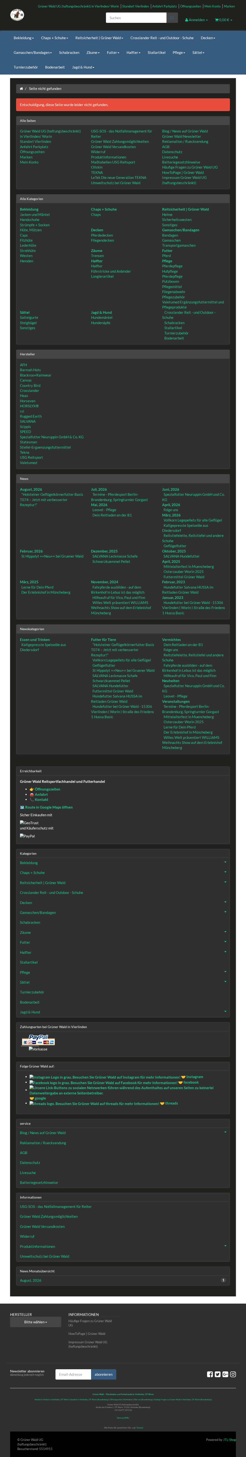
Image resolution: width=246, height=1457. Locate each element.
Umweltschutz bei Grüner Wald (115, 183)
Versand (139, 1427)
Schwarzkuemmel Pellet (111, 561)
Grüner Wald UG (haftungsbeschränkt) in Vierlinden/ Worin (78, 6)
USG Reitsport (31, 457)
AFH (23, 365)
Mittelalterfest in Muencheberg (189, 566)
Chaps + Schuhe (53, 38)
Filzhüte (26, 240)
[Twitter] (218, 1374)
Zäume (91, 52)
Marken (229, 6)
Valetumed (28, 462)
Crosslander (29, 390)
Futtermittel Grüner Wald (184, 577)
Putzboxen (170, 281)
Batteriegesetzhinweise (181, 162)
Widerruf (98, 152)
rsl (22, 411)
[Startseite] (21, 88)
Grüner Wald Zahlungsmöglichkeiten (120, 141)
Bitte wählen (34, 1322)
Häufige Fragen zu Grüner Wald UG (190, 167)
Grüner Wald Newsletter (181, 136)
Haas (24, 395)
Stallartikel (157, 52)
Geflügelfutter (175, 546)
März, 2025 (29, 582)
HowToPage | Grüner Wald (183, 172)
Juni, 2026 (170, 489)
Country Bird (30, 385)
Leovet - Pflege (104, 510)
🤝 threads (168, 1103)
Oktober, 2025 (174, 551)
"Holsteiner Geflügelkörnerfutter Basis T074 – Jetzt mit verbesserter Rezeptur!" (51, 499)
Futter (112, 52)
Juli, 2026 (99, 489)
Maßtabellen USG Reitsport (113, 162)
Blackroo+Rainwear (35, 375)
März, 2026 (171, 515)
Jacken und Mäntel (35, 214)
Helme (167, 214)
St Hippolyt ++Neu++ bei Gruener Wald (52, 556)
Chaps (96, 214)
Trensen (97, 255)
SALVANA (28, 421)
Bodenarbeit (55, 67)
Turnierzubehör (26, 67)
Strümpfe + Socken (34, 225)
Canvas (26, 380)
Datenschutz (172, 152)
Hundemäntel (101, 317)
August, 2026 (31, 489)
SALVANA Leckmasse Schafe (115, 556)
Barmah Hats (30, 370)
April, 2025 (171, 561)
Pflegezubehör (173, 297)
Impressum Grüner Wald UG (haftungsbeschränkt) (87, 1344)
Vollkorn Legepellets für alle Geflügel (193, 520)
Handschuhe (29, 219)
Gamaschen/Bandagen (31, 52)
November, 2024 (104, 582)
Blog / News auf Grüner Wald (185, 131)
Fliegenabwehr (173, 291)
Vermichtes (171, 639)
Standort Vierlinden (135, 6)
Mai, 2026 (99, 504)
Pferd (166, 255)
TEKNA (97, 172)
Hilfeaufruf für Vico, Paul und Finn (118, 597)
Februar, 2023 (173, 582)
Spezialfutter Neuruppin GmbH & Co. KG (52, 437)
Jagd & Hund (82, 67)
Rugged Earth (31, 416)
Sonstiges (170, 225)
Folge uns (171, 510)
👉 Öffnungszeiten (45, 789)
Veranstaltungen (176, 701)
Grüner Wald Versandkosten (113, 146)
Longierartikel (102, 276)
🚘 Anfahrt (39, 794)
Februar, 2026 (31, 551)
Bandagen (170, 235)
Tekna (24, 452)
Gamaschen (171, 240)
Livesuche (170, 157)
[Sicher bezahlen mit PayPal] (38, 1040)
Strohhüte (28, 250)
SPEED (25, 431)
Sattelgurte (29, 317)
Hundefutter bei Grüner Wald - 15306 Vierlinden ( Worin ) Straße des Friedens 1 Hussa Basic (193, 607)
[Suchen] (172, 17)
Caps (24, 235)
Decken (207, 38)
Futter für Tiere (103, 639)
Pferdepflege (172, 266)
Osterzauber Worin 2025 (184, 571)
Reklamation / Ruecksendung (185, 141)
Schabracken (69, 52)
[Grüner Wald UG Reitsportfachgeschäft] (45, 15)
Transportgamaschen (179, 245)
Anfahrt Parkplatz (164, 6)
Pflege (178, 52)
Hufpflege (170, 271)
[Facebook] (210, 1374)
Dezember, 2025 (104, 551)
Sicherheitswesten (176, 219)
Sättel (197, 52)
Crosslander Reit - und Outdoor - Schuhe (162, 38)
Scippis (25, 426)
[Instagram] (233, 1374)
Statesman (28, 442)
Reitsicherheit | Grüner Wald (98, 38)
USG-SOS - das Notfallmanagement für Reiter (56, 1206)
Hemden (26, 261)
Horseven (27, 401)
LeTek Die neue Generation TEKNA (118, 177)
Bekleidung (22, 38)
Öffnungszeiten (190, 6)
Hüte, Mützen (31, 230)
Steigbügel (28, 322)
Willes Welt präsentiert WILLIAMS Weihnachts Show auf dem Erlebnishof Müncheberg (121, 607)
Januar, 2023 (172, 597)
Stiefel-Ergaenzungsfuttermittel (45, 447)
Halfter (132, 52)
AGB (166, 146)
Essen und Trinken (35, 639)
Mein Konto (212, 6)
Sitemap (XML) (123, 1418)
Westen (26, 255)
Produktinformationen (108, 157)
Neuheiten (170, 680)
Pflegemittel (172, 286)
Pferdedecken (102, 235)
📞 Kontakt (39, 799)
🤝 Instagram (191, 1076)
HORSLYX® (29, 406)
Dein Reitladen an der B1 (112, 515)
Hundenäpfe (100, 322)
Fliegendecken (102, 240)
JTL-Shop (229, 1440)
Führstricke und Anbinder (111, 271)
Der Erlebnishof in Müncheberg (45, 592)
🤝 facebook (188, 1082)
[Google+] (225, 1374)
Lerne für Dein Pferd (37, 587)
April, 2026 (171, 504)
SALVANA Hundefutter (182, 556)
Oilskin (96, 167)
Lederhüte (28, 245)
